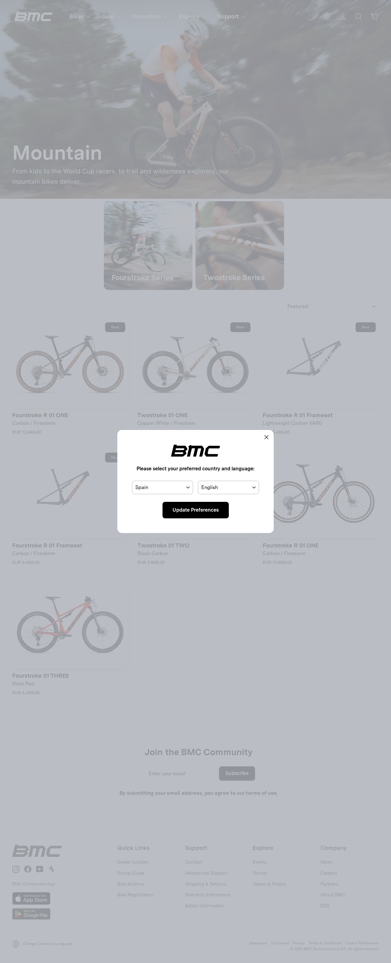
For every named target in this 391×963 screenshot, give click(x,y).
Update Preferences (196, 510)
